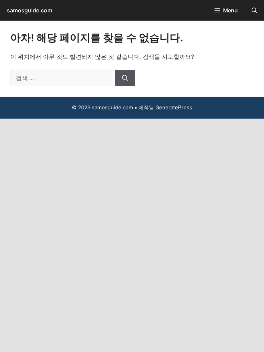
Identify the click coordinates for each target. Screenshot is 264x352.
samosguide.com (29, 10)
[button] (254, 10)
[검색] (125, 78)
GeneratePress (173, 107)
